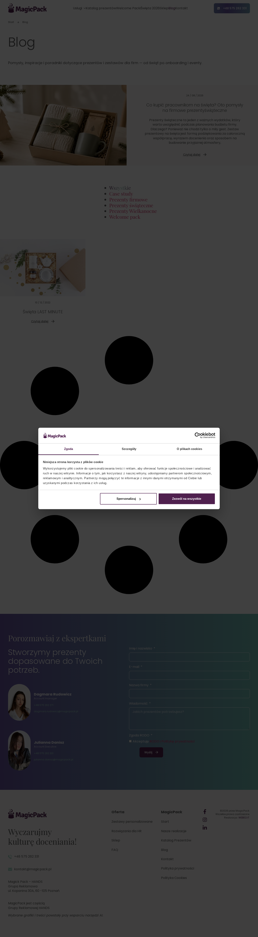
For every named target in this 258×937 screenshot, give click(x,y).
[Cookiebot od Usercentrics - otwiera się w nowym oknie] (197, 435)
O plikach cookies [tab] (189, 449)
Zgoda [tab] (68, 449)
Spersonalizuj (126, 498)
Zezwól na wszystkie (186, 498)
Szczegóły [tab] (129, 449)
